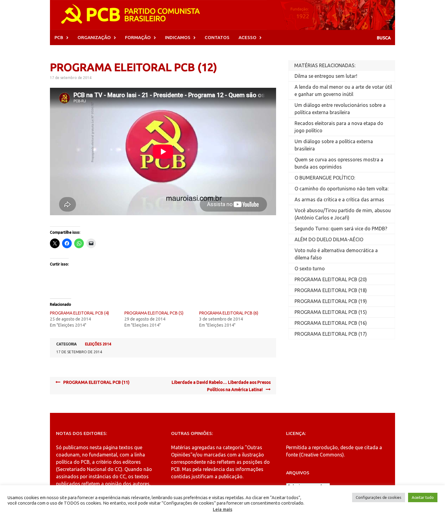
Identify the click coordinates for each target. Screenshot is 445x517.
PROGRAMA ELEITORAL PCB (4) (79, 313)
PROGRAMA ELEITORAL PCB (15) (331, 312)
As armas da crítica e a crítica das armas (339, 199)
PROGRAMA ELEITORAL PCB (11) (96, 382)
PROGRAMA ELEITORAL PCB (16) (331, 323)
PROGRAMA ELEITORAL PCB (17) (331, 334)
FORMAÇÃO (138, 37)
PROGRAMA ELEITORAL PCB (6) (228, 313)
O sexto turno (310, 268)
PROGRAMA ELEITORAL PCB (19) (331, 301)
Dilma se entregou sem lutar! (326, 76)
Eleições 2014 (98, 344)
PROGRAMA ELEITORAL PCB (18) (331, 290)
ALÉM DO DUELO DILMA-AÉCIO (329, 239)
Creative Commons (321, 454)
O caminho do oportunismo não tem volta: (341, 188)
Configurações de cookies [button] (378, 497)
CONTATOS (217, 37)
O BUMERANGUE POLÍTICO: (325, 177)
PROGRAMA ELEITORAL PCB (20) (331, 279)
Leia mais (222, 509)
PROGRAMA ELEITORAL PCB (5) (153, 313)
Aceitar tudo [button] (423, 497)
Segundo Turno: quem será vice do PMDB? (341, 228)
